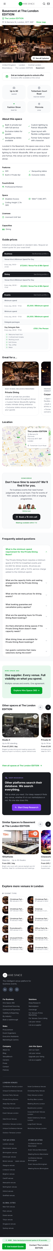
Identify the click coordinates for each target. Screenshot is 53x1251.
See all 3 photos (42, 58)
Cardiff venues (8, 1178)
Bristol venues (8, 1161)
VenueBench (7, 1057)
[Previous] (40, 707)
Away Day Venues (9, 1104)
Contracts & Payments (11, 1010)
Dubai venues (8, 1215)
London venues (8, 1144)
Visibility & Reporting (10, 1013)
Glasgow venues (9, 1165)
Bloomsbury (7, 68)
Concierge (33, 1010)
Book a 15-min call (28, 517)
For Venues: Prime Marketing (36, 1014)
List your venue (34, 1022)
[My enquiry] (48, 4)
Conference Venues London (13, 1086)
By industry (7, 1016)
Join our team (34, 1050)
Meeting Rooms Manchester (38, 1154)
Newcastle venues (9, 1183)
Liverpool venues (9, 1170)
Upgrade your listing (36, 1057)
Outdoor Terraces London (12, 1133)
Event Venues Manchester (37, 1150)
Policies (6, 1070)
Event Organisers (9, 1033)
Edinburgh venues (9, 1157)
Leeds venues (20, 1161)
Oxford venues (8, 1191)
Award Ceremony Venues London (37, 1119)
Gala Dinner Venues (10, 1119)
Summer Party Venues (10, 1095)
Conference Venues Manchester (35, 1145)
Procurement (8, 1030)
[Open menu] (5, 4)
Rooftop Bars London (35, 1099)
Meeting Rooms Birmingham (38, 1168)
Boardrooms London (35, 1108)
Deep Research (34, 1003)
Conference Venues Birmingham (35, 1159)
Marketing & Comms (10, 1040)
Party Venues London (35, 1095)
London (22, 65)
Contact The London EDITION (39, 1246)
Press (5, 1063)
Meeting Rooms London (36, 1104)
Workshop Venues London (37, 1128)
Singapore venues (9, 1224)
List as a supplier (35, 1025)
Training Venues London (11, 1108)
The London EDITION (14, 18)
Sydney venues (8, 1228)
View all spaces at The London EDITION (20, 765)
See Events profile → (41, 295)
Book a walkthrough (10, 1020)
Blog (4, 1053)
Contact (6, 1067)
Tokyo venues (8, 1220)
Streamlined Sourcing (11, 1006)
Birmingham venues (10, 1152)
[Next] (48, 707)
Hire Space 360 (9, 1003)
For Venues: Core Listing (38, 1018)
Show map (41, 22)
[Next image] (35, 725)
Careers (6, 1060)
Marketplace (33, 1006)
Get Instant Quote (15, 1246)
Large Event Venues (35, 1124)
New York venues (9, 1207)
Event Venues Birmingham (37, 1164)
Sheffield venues (9, 1195)
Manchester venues (10, 1148)
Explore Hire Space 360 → (27, 690)
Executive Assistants (10, 1036)
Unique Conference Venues (12, 1091)
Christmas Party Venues (36, 1091)
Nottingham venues (10, 1187)
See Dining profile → (41, 274)
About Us (6, 1050)
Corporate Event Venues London (36, 1113)
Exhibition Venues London (12, 1124)
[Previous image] (5, 725)
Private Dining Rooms (10, 1099)
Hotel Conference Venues (37, 1086)
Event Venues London (10, 1113)
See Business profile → (40, 254)
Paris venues (7, 1211)
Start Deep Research (28, 807)
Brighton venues (9, 1174)
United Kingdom (9, 65)
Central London (34, 65)
